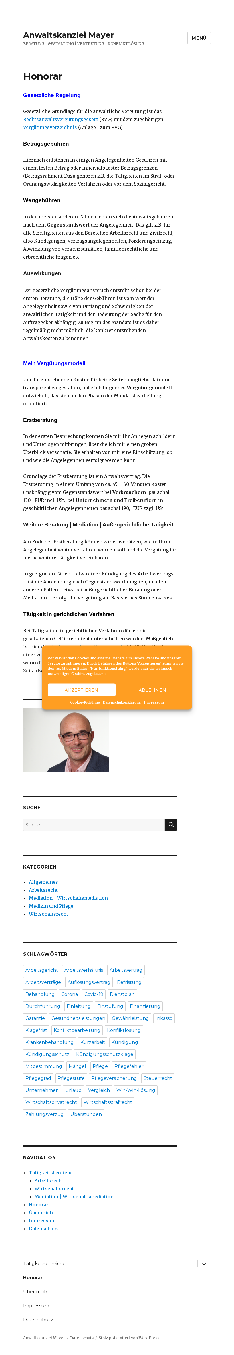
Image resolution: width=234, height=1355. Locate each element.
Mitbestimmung (43, 1066)
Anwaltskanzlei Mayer (68, 35)
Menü (199, 38)
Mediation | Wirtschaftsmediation (68, 898)
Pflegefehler (129, 1066)
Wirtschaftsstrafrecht (108, 1102)
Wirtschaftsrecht (48, 914)
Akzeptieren (81, 689)
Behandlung (40, 994)
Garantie (35, 1018)
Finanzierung (145, 1006)
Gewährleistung (130, 1018)
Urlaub (73, 1090)
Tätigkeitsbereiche (51, 1172)
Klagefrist (36, 1030)
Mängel (77, 1066)
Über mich (41, 1212)
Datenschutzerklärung (122, 702)
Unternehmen (42, 1090)
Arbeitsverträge (43, 982)
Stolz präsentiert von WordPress (129, 1338)
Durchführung (42, 1006)
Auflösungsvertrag (89, 982)
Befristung (129, 982)
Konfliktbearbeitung (77, 1030)
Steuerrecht (158, 1078)
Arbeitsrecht (43, 890)
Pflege (100, 1066)
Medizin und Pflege (51, 906)
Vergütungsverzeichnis (50, 127)
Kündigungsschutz (47, 1054)
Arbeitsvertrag (126, 970)
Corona (69, 994)
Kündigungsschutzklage (104, 1054)
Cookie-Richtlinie (85, 702)
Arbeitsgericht (41, 970)
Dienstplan (122, 994)
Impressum (154, 702)
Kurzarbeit (92, 1042)
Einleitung (79, 1006)
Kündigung (125, 1042)
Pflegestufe (71, 1078)
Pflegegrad (38, 1078)
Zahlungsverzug (44, 1114)
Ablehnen (152, 689)
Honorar (39, 1204)
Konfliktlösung (124, 1030)
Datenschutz (43, 1228)
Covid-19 (93, 994)
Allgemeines (43, 882)
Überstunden (86, 1114)
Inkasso (164, 1018)
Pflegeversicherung (114, 1078)
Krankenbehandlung (49, 1042)
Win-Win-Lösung (135, 1090)
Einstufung (110, 1006)
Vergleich (99, 1090)
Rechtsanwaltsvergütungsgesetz (60, 119)
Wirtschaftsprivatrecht (51, 1102)
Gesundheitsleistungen (78, 1018)
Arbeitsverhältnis (83, 970)
